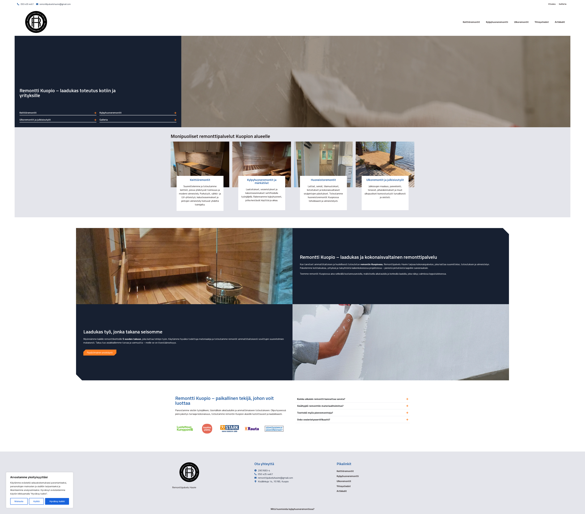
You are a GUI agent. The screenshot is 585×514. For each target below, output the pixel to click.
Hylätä (36, 501)
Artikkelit (560, 22)
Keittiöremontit (471, 22)
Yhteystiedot (542, 22)
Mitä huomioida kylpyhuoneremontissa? (292, 509)
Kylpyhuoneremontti (497, 22)
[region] (39, 490)
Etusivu (552, 3)
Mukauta (18, 501)
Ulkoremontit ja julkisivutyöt (35, 119)
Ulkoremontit (521, 22)
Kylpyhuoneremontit (110, 112)
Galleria (562, 3)
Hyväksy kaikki (57, 501)
